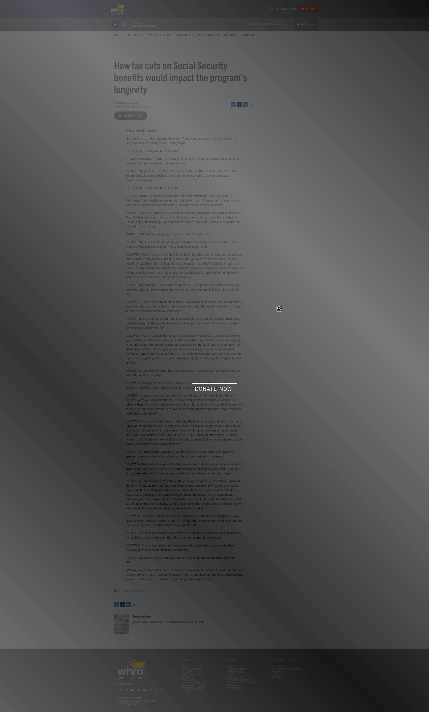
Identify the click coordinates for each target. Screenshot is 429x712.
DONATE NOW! (214, 389)
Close (279, 308)
